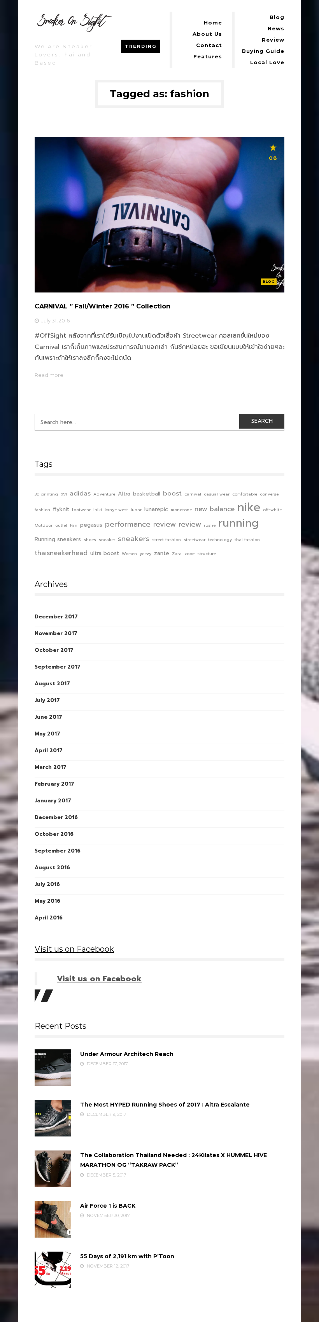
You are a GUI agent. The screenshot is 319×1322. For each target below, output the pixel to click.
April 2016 (49, 917)
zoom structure (200, 553)
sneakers (133, 538)
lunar (136, 509)
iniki (97, 509)
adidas (80, 493)
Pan (73, 525)
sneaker (107, 539)
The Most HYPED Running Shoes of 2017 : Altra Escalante (165, 1104)
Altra (124, 493)
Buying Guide (263, 51)
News (276, 28)
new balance (215, 509)
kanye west (116, 509)
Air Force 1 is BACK (107, 1205)
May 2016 (47, 901)
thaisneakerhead (61, 553)
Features (207, 56)
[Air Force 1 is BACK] (53, 1219)
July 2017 (47, 700)
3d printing (46, 494)
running (238, 523)
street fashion (166, 539)
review (190, 524)
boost (172, 493)
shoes (90, 539)
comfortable (244, 494)
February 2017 (54, 784)
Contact (209, 45)
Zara (177, 553)
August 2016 (52, 867)
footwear (81, 509)
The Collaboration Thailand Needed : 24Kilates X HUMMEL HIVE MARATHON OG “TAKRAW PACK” (173, 1160)
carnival (192, 494)
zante (161, 553)
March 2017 (51, 767)
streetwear (194, 539)
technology (220, 539)
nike (248, 507)
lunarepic (156, 509)
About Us (207, 34)
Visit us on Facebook (74, 949)
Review (273, 40)
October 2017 (54, 650)
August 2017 (52, 683)
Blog (277, 17)
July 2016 (47, 884)
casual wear (217, 494)
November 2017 (56, 633)
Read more (49, 375)
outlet (61, 525)
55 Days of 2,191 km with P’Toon (127, 1256)
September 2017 (58, 667)
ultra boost (104, 553)
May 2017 (47, 733)
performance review (140, 524)
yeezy (145, 553)
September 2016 (58, 850)
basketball (146, 493)
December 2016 (56, 817)
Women (129, 553)
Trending (140, 46)
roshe (210, 525)
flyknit (61, 509)
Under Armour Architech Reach (127, 1054)
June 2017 (48, 717)
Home (213, 22)
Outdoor (44, 525)
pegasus (91, 524)
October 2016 (54, 834)
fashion (42, 509)
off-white (272, 509)
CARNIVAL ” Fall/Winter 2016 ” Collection (102, 306)
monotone (181, 509)
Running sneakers (58, 539)
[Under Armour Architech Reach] (53, 1067)
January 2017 (53, 800)
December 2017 (56, 616)
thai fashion (247, 539)
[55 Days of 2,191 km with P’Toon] (53, 1270)
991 (64, 494)
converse (269, 494)
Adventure (104, 494)
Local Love (267, 62)
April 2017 (49, 750)
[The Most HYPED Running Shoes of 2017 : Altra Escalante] (53, 1118)
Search (262, 421)
